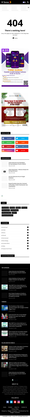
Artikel (12, 207)
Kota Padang (15, 210)
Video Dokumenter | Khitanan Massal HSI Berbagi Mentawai (18, 170)
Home (16, 38)
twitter (23, 138)
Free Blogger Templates (19, 411)
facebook (9, 138)
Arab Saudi (6, 207)
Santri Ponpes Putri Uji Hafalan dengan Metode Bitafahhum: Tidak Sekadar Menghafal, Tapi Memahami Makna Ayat (18, 333)
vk (23, 146)
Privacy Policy (15, 409)
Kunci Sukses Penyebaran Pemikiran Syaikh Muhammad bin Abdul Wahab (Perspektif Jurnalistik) (17, 295)
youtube (23, 150)
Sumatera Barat (7, 212)
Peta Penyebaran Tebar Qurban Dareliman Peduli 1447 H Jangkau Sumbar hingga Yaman (18, 307)
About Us (16, 407)
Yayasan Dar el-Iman (8, 215)
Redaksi (10, 407)
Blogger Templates (12, 411)
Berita (18, 207)
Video (15, 212)
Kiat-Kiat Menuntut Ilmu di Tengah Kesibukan (17, 177)
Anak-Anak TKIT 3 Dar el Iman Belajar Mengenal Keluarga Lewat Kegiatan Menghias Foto (17, 316)
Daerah (25, 207)
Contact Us (24, 407)
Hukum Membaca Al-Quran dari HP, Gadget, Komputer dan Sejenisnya (17, 279)
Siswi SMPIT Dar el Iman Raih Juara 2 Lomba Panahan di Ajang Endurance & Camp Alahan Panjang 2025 (18, 287)
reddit (23, 142)
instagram (9, 150)
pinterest (9, 146)
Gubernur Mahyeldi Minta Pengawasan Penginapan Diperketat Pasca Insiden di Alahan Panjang (18, 356)
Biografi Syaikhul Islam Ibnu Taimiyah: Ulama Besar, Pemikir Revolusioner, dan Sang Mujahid (18, 185)
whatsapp (9, 142)
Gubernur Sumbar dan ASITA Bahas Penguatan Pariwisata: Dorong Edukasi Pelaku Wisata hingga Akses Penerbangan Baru (18, 365)
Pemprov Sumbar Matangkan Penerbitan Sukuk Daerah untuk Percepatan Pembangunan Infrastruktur (18, 348)
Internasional (6, 210)
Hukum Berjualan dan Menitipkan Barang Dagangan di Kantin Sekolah (17, 163)
